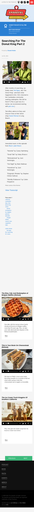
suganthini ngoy (8, 224)
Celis (7, 504)
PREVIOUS (11, 458)
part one (11, 106)
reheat (7, 219)
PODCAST (5, 464)
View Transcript (11, 190)
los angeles (8, 212)
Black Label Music (15, 146)
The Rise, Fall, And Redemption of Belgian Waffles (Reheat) (15, 294)
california (7, 199)
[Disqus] (17, 263)
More (6, 335)
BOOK (4, 469)
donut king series (8, 205)
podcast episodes (7, 215)
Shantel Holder (11, 50)
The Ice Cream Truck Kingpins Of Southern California (14, 398)
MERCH (4, 482)
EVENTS (4, 478)
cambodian (8, 201)
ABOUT (4, 487)
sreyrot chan (8, 221)
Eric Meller (23, 503)
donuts (8, 208)
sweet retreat (8, 228)
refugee (9, 217)
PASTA (4, 473)
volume (22, 82)
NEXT (25, 458)
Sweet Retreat (14, 116)
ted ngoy (9, 230)
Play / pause (4, 82)
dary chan (7, 203)
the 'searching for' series (9, 233)
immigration (8, 210)
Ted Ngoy (17, 90)
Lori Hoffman (14, 503)
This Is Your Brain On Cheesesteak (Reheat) (15, 346)
